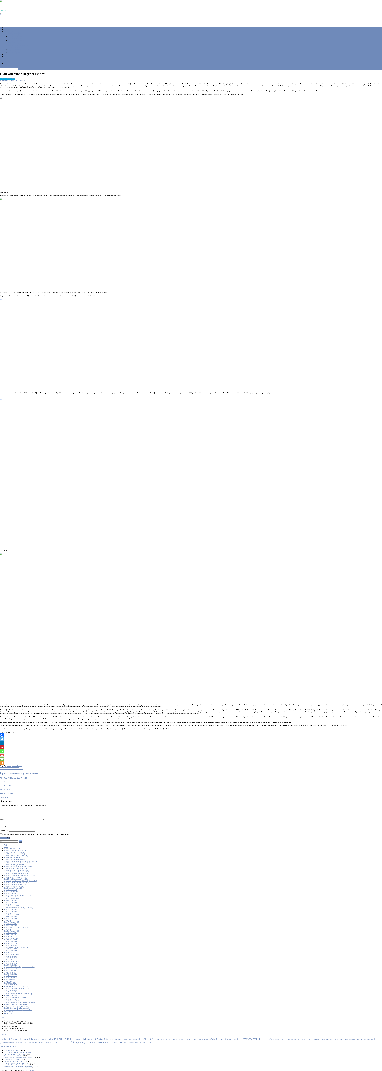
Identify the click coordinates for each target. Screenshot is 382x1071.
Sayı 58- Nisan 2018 (10, 943)
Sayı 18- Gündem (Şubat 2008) (14, 865)
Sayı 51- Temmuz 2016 (11, 931)
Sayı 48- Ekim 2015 (10, 924)
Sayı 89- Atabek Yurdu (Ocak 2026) (15, 1004)
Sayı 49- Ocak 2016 (10, 925)
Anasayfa (7, 27)
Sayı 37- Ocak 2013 (10, 902)
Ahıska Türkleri (60, 1038)
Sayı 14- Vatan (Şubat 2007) (13, 857)
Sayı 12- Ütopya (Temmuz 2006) (14, 854)
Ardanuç (76, 1039)
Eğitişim (6, 29)
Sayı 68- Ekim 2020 (10, 963)
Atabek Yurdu (88, 1039)
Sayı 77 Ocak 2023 (10, 981)
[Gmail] (2, 755)
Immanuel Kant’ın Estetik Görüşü (14, 1054)
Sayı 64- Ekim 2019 (10, 956)
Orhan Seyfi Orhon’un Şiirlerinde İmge (16, 1065)
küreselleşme (345, 1039)
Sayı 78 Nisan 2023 (10, 983)
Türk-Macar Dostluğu (35, 1042)
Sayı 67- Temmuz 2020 (11, 961)
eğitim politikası (296, 1039)
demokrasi (181, 1039)
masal (363, 1039)
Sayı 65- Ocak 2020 (10, 958)
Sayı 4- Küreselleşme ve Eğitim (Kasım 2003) (18, 908)
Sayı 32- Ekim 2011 (10, 893)
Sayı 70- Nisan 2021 (10, 968)
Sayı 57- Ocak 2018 (10, 942)
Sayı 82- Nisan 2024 (10, 992)
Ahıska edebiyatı (22, 1039)
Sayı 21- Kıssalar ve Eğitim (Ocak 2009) (17, 872)
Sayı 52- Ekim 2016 (10, 933)
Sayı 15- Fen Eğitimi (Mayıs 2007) (15, 859)
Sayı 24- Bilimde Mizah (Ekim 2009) (15, 877)
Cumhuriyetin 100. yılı (162, 1039)
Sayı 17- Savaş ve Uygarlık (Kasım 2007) (17, 863)
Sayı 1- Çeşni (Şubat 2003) (12, 848)
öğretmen (124, 1042)
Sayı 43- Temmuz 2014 (11, 915)
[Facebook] (2, 735)
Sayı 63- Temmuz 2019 (11, 954)
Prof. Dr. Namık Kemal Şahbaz (18, 45)
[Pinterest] (2, 747)
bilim (134, 1039)
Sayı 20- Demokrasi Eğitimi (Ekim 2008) (17, 870)
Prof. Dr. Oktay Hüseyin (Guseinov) (19, 49)
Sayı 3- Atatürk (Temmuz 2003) (14, 888)
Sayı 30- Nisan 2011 (10, 890)
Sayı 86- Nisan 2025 (10, 999)
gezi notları (322, 1039)
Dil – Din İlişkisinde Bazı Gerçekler (11, 769)
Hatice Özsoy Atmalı (6, 80)
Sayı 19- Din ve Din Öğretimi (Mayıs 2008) (18, 866)
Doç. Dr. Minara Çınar (15, 36)
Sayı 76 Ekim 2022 (10, 979)
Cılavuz (173, 1039)
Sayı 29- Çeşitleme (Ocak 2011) (14, 886)
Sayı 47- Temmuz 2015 (11, 922)
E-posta (3, 827)
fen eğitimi (314, 1039)
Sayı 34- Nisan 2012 (10, 897)
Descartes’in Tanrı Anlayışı (12, 1050)
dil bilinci (195, 1039)
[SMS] (2, 759)
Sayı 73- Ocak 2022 (10, 974)
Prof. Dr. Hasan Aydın (15, 44)
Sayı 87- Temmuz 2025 (11, 1001)
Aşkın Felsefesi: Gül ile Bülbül (13, 1061)
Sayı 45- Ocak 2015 (10, 918)
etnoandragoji (234, 1039)
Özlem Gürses (4, 797)
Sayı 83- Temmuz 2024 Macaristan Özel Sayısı (19, 994)
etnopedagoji (252, 1038)
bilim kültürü (145, 1039)
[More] (2, 763)
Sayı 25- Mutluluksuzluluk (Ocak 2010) (16, 879)
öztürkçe (115, 1042)
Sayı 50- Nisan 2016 (10, 929)
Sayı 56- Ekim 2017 (10, 940)
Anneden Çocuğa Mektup (12, 1059)
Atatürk (102, 1039)
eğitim (267, 1039)
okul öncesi (18, 766)
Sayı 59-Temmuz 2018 (11, 945)
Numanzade (370, 1039)
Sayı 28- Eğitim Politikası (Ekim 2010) (16, 884)
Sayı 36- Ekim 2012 (10, 900)
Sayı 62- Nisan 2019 (10, 952)
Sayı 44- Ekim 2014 (10, 917)
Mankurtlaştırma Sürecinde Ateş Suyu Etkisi (18, 1067)
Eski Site (7, 62)
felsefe (306, 1039)
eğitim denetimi (286, 1039)
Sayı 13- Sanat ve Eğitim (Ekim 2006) (16, 856)
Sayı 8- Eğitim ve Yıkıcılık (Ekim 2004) (16, 986)
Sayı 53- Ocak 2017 (10, 934)
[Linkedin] (2, 743)
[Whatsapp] (2, 751)
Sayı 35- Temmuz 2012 (11, 899)
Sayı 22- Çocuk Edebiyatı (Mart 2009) (16, 873)
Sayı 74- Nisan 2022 (10, 976)
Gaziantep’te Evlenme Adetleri (9, 767)
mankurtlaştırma (354, 1039)
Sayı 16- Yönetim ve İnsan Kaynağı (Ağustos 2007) (20, 861)
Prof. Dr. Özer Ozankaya (16, 40)
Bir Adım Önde (6, 793)
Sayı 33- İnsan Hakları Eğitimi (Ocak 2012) (17, 895)
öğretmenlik (134, 1042)
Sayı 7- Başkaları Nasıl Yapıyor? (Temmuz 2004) (19, 967)
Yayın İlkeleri (8, 58)
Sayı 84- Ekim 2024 (10, 995)
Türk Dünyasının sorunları (64, 1042)
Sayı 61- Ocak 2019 (10, 951)
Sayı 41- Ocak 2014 (10, 911)
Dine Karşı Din (6, 786)
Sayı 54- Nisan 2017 (10, 936)
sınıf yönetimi (20, 1042)
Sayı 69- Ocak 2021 (10, 965)
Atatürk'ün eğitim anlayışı (115, 1039)
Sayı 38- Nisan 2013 (10, 904)
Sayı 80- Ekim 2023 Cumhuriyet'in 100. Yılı (18, 988)
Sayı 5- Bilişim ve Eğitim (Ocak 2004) (16, 927)
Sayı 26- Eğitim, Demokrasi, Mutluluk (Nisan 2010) (20, 881)
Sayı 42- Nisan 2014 (10, 913)
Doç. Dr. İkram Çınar (14, 33)
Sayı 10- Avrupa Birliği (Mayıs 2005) (15, 850)
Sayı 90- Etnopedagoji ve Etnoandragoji (16, 1008)
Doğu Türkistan (219, 1039)
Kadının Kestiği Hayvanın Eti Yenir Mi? (16, 1063)
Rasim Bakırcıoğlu (14, 35)
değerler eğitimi (10, 766)
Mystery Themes (28, 1070)
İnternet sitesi (4, 830)
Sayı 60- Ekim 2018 (10, 949)
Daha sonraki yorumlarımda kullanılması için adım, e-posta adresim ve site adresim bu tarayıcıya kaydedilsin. (36, 834)
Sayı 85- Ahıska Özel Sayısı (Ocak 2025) (17, 997)
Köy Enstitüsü (333, 1039)
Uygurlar (106, 1042)
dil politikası (205, 1039)
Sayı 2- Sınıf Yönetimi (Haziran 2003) (16, 868)
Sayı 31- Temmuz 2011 (11, 891)
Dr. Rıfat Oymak (13, 51)
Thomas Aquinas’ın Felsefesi (13, 1056)
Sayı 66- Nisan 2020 (10, 960)
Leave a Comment (19, 80)
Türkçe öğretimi (94, 1042)
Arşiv (5, 54)
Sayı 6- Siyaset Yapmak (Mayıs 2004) (16, 947)
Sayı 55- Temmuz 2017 (11, 938)
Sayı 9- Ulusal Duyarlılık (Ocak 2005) (16, 1006)
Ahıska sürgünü (40, 1039)
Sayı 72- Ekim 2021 (10, 972)
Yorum (2, 819)
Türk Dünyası (50, 1042)
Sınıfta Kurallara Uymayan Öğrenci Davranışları (19, 1058)
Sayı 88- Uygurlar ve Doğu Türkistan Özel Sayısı (19, 1003)
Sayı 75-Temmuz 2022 (11, 977)
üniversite (145, 1042)
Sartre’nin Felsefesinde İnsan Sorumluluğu (17, 1052)
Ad (1, 823)
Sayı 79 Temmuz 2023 (11, 985)
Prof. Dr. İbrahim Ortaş (15, 38)
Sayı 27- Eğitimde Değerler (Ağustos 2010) (17, 882)
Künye (6, 60)
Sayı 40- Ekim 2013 (10, 909)
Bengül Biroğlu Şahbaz (15, 47)
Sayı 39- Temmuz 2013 (7, 79)
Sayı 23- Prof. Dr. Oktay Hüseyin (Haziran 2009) (19, 875)
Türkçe (78, 1042)
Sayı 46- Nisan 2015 (10, 920)
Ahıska (6, 56)
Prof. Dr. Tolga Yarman (15, 53)
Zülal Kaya (11, 42)
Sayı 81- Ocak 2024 (10, 990)
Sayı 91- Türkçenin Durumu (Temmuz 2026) (18, 1010)
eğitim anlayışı (275, 1039)
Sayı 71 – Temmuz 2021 (11, 970)
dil (188, 1039)
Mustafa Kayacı (5, 789)
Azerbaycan (127, 1039)
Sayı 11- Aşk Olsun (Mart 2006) (14, 852)
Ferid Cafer (3, 782)
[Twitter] (2, 739)
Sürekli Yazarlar (9, 31)
